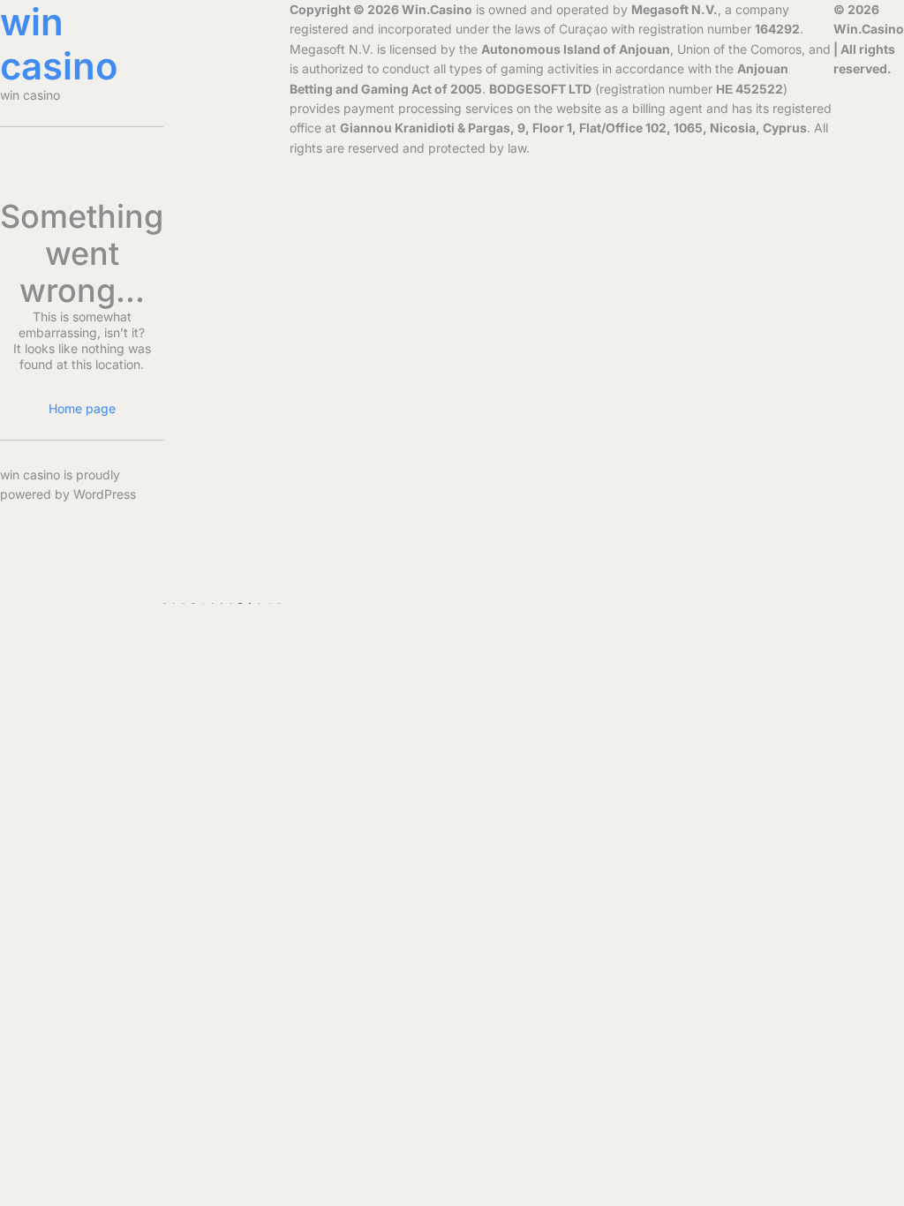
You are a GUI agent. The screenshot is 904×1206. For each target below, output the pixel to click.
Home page (82, 408)
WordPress (104, 493)
